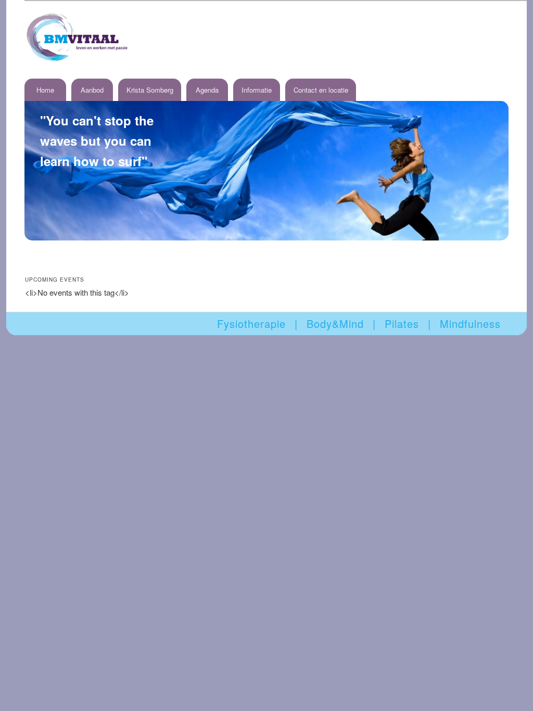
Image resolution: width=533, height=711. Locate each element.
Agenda (207, 90)
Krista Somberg (149, 90)
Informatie (257, 90)
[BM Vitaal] (76, 37)
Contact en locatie (321, 90)
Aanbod (92, 90)
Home (45, 90)
